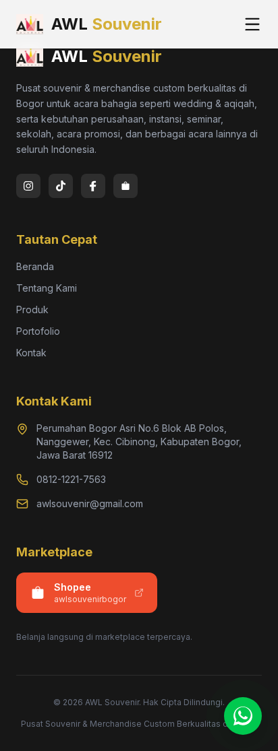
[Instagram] (28, 186)
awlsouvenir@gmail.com (89, 503)
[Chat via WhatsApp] (243, 716)
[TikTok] (61, 186)
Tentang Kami (46, 288)
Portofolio (38, 331)
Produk (32, 309)
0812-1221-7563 (71, 479)
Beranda (35, 266)
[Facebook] (93, 186)
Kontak (31, 352)
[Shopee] (125, 186)
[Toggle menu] (252, 24)
